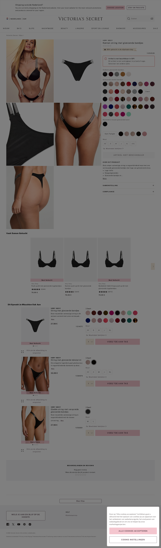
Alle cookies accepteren (133, 531)
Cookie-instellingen (133, 540)
